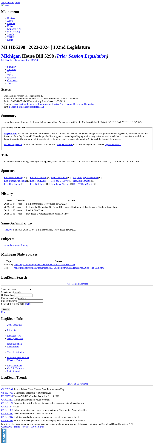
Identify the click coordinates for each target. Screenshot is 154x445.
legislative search (113, 144)
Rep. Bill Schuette (82, 181)
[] (28, 304)
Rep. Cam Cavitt (59, 177)
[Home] (5, 5)
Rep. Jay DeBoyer (59, 181)
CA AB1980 (7, 410)
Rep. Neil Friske (38, 184)
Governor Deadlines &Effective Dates (18, 358)
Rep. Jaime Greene (60, 184)
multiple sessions (65, 144)
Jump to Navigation (10, 2)
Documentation (14, 344)
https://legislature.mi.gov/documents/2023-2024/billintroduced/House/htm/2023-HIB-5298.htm (59, 268)
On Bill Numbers (15, 368)
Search (10, 34)
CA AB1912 (7, 413)
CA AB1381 (7, 420)
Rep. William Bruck (82, 184)
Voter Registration (15, 352)
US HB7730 (7, 392)
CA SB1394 (7, 389)
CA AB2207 (7, 399)
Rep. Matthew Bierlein (15, 181)
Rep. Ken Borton (12, 184)
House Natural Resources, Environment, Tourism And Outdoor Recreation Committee (53, 104)
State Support (13, 371)
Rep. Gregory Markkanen (85, 177)
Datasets (11, 26)
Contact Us (6, 426)
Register (11, 18)
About (10, 20)
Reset (3, 312)
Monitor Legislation (13, 144)
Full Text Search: (9, 301)
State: (4, 289)
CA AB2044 (7, 417)
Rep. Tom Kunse (38, 181)
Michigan (11, 56)
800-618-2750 (37, 426)
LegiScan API (14, 29)
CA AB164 (6, 406)
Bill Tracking (13, 31)
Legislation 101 (14, 365)
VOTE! (11, 37)
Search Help (13, 346)
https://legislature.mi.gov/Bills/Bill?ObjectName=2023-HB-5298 (44, 264)
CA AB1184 (7, 403)
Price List (11, 330)
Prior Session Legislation (82, 56)
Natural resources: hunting (16, 245)
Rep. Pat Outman (38, 177)
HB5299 (8, 229)
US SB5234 (7, 396)
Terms (17, 426)
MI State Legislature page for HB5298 (19, 60)
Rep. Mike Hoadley (13, 177)
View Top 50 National (77, 384)
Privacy (25, 426)
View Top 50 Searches (77, 284)
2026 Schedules (14, 325)
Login (10, 39)
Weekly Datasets (15, 338)
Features (11, 23)
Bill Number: (7, 295)
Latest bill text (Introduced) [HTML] (26, 106)
